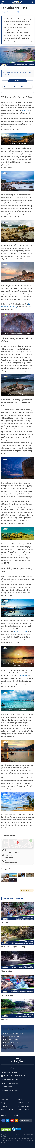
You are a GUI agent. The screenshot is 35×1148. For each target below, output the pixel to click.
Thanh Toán (4, 1099)
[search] (32, 2)
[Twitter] (7, 1120)
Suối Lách (4, 922)
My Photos (27, 1120)
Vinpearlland (23, 676)
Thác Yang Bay (6, 971)
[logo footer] (17, 1060)
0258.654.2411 (8, 1087)
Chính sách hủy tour (23, 1109)
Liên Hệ (20, 1099)
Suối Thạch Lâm (7, 995)
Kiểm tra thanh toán (7, 1109)
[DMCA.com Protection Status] (6, 1129)
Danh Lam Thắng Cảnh (17, 12)
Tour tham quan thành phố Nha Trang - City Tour (17, 73)
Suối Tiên (4, 1019)
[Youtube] (12, 1120)
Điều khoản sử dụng (23, 1106)
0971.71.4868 (7, 1083)
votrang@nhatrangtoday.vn (11, 1090)
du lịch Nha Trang (20, 631)
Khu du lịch (4, 12)
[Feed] (16, 1120)
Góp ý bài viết (27, 890)
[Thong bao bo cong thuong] (16, 1129)
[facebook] (3, 1120)
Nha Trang (25, 110)
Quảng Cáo (4, 1106)
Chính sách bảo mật (23, 1103)
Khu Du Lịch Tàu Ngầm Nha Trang (13, 947)
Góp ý (3, 1103)
